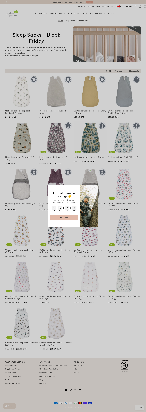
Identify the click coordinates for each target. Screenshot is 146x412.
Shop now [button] (64, 217)
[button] (50, 187)
